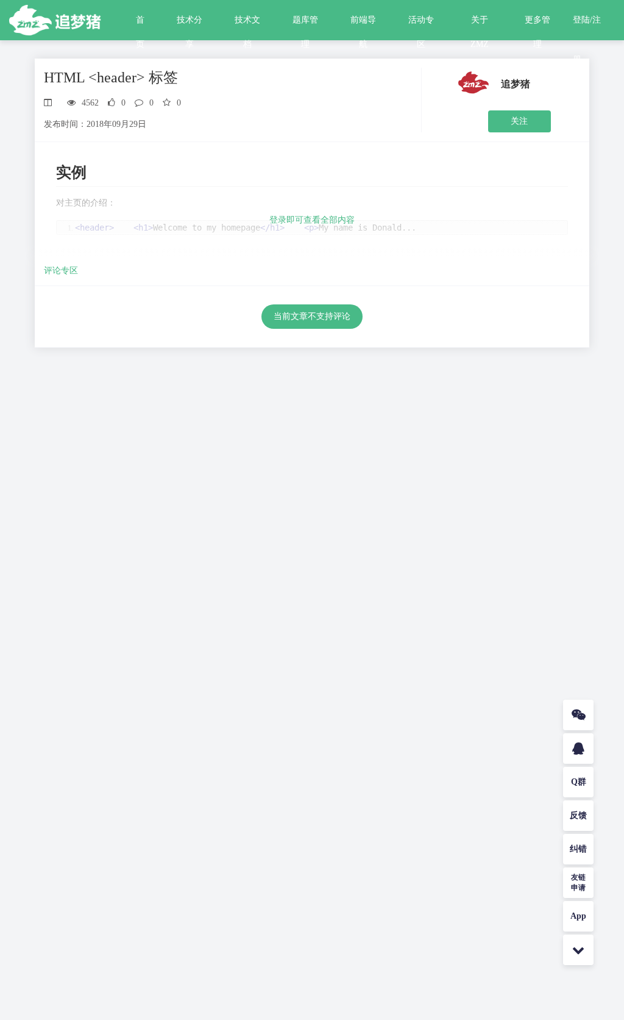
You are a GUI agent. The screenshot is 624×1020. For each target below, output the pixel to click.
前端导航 (363, 23)
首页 (140, 23)
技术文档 (247, 23)
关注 (519, 121)
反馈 (578, 815)
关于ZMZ (479, 23)
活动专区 (421, 23)
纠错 (578, 848)
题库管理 (305, 23)
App (578, 916)
